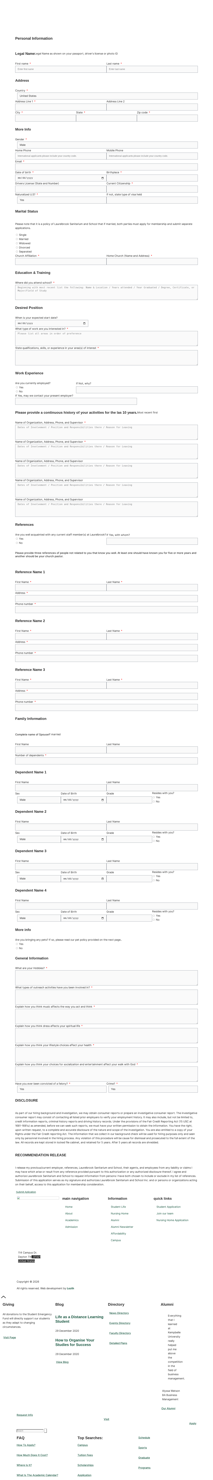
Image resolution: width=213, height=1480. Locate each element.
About (69, 1213)
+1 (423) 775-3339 (29, 1270)
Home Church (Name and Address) (128, 255)
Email (18, 161)
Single (22, 234)
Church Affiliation (26, 255)
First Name (22, 582)
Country (20, 90)
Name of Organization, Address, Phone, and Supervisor (49, 422)
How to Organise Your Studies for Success (74, 1342)
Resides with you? (163, 793)
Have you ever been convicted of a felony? (41, 1083)
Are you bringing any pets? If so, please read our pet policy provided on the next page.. (68, 939)
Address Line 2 (115, 101)
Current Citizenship (118, 183)
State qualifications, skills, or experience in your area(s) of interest (56, 347)
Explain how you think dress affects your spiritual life (48, 1025)
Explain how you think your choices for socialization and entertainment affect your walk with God (75, 1064)
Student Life (118, 1206)
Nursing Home (119, 1213)
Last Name (113, 582)
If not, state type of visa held (124, 194)
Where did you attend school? (34, 282)
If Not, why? (83, 383)
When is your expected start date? (36, 317)
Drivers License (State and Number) (37, 183)
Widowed (24, 243)
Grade (110, 793)
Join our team (164, 1213)
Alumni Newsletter (122, 1226)
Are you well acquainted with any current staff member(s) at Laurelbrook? (60, 534)
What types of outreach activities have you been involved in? (53, 987)
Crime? (111, 1083)
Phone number (24, 603)
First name (22, 63)
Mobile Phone (114, 150)
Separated (25, 251)
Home (68, 1206)
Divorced (24, 247)
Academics (72, 1220)
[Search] (45, 1431)
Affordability (118, 1233)
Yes (21, 387)
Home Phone (23, 150)
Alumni (115, 1220)
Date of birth (23, 172)
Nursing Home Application (172, 1220)
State (79, 112)
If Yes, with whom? (118, 534)
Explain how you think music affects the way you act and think (54, 1006)
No (21, 391)
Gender (20, 139)
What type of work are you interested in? (40, 328)
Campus (116, 1240)
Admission (71, 1226)
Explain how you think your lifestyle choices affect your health (53, 1045)
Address (20, 592)
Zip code (142, 112)
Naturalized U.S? (25, 194)
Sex (17, 793)
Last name (113, 63)
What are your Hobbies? (30, 968)
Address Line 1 (24, 101)
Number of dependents (29, 755)
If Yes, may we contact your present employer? (44, 395)
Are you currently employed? (32, 383)
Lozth (70, 1288)
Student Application (168, 1206)
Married (23, 239)
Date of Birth (69, 793)
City (18, 112)
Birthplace (113, 172)
